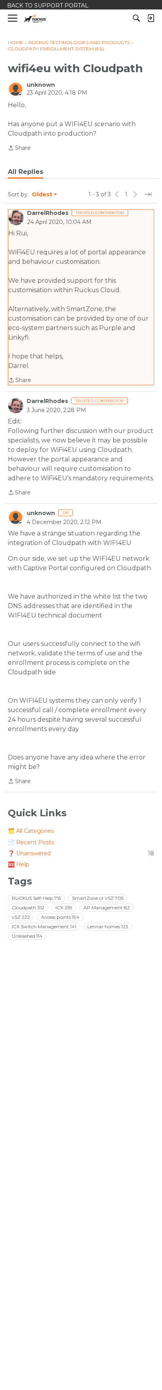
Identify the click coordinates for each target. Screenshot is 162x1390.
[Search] (136, 18)
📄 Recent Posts (31, 842)
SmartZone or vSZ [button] (97, 898)
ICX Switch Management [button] (44, 926)
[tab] (25, 172)
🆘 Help (18, 864)
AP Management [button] (106, 907)
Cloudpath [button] (28, 907)
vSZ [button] (21, 917)
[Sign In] (151, 18)
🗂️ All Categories (31, 830)
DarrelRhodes (47, 212)
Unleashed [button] (27, 936)
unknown (41, 84)
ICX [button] (63, 907)
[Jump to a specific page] (148, 194)
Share (19, 148)
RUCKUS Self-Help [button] (36, 898)
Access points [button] (60, 917)
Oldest (42, 195)
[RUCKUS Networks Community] (35, 18)
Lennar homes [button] (107, 926)
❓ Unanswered (81, 853)
